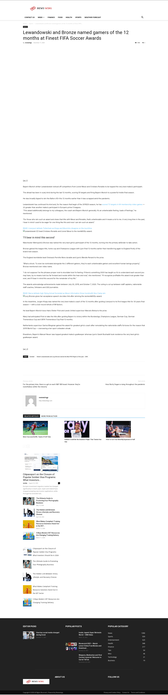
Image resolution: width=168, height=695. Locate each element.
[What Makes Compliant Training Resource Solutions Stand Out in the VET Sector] (28, 524)
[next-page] (28, 446)
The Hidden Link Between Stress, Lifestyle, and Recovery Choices (48, 512)
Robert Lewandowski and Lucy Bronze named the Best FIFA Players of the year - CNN (62, 356)
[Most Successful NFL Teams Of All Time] (42, 428)
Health (69, 17)
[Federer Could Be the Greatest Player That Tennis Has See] (84, 429)
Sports (78, 17)
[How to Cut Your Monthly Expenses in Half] (125, 429)
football (32, 356)
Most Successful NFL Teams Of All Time (37, 437)
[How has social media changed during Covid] (28, 635)
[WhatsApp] (41, 48)
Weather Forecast (93, 17)
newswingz (28, 42)
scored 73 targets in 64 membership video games (122, 204)
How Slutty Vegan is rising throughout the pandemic (125, 384)
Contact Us (30, 17)
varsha (25, 483)
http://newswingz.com (45, 400)
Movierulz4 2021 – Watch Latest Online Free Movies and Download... (90, 646)
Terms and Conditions (138, 692)
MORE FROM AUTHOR (49, 416)
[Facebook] (25, 48)
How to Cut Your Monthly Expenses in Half (120, 439)
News (40, 17)
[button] (142, 17)
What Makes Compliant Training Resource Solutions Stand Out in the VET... (48, 523)
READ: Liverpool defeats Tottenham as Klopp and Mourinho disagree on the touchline (57, 228)
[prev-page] (24, 446)
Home (25, 24)
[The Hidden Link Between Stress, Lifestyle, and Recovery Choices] (28, 513)
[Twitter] (30, 48)
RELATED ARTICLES (31, 416)
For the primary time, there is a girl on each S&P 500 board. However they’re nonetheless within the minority (51, 385)
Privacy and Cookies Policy (112, 692)
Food (60, 17)
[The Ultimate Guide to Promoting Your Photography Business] (28, 501)
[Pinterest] (35, 48)
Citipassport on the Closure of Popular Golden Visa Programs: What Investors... (39, 477)
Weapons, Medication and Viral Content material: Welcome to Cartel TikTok (90, 657)
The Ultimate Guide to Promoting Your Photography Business (47, 500)
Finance (51, 17)
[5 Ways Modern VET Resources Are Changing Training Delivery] (28, 536)
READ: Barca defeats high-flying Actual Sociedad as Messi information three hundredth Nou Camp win (64, 293)
